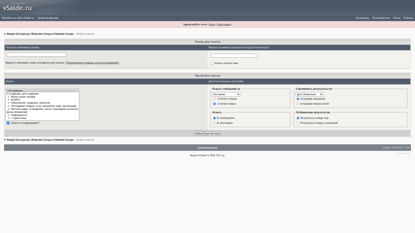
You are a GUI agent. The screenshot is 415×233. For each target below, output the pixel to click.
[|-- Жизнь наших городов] (42, 96)
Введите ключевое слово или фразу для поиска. (35, 62)
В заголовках (225, 122)
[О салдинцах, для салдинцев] (42, 93)
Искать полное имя (226, 63)
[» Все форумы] (42, 90)
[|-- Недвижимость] (42, 115)
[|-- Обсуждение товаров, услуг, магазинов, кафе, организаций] (42, 106)
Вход (212, 24)
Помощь (408, 17)
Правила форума (47, 17)
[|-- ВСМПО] (42, 99)
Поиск (396, 17)
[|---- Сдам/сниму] (42, 118)
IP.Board (202, 155)
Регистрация (224, 24)
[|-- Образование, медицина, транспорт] (42, 102)
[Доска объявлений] (42, 112)
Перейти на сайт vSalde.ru (18, 17)
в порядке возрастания (314, 103)
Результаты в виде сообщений (319, 122)
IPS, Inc (220, 155)
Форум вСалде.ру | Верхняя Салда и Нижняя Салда (40, 33)
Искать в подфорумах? (25, 122)
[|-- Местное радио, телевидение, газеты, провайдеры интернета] (42, 109)
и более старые (227, 98)
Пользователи (381, 17)
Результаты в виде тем (314, 117)
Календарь (362, 17)
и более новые (227, 103)
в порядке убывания (312, 98)
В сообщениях (226, 117)
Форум (193, 155)
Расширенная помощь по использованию (92, 62)
